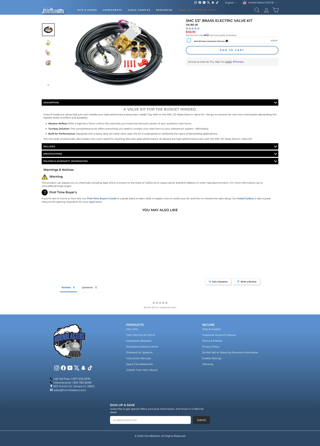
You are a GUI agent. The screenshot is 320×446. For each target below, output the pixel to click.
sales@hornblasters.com (70, 390)
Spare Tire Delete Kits (139, 364)
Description (51, 102)
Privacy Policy (210, 346)
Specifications (52, 153)
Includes (49, 146)
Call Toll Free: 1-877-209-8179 (71, 378)
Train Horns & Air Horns (140, 335)
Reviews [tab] (66, 287)
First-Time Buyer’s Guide (102, 198)
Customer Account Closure (219, 335)
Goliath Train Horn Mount (142, 370)
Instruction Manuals (138, 358)
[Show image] (48, 29)
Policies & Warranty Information (65, 161)
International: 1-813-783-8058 (72, 382)
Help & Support (211, 329)
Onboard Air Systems (139, 352)
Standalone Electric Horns (142, 346)
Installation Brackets (138, 340)
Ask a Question (220, 281)
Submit (201, 420)
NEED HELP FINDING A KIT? (197, 10)
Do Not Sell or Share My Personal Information (230, 352)
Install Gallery (245, 198)
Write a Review (248, 281)
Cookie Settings (212, 358)
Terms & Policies (212, 340)
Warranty (208, 364)
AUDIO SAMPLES (139, 10)
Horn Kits (132, 329)
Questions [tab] (87, 287)
